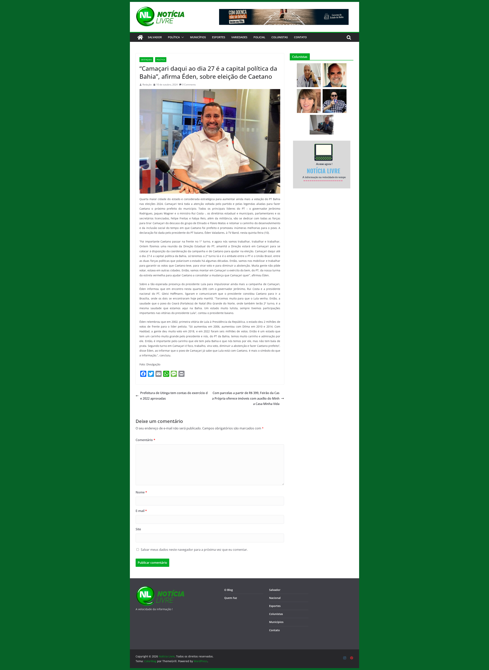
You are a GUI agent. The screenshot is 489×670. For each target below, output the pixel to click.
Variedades (239, 37)
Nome (141, 492)
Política (174, 37)
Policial (259, 37)
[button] (182, 37)
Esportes (218, 37)
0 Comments (189, 84)
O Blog (228, 590)
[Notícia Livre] (140, 37)
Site (138, 529)
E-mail (141, 511)
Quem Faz (230, 598)
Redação (147, 84)
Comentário (145, 440)
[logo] (160, 588)
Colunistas (279, 37)
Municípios (198, 37)
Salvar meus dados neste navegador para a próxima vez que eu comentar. (194, 550)
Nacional (275, 598)
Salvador (155, 37)
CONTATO (300, 37)
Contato (274, 630)
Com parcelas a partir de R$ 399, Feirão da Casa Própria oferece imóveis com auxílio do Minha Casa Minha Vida (245, 398)
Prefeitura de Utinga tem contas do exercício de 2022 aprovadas (174, 396)
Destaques (146, 59)
